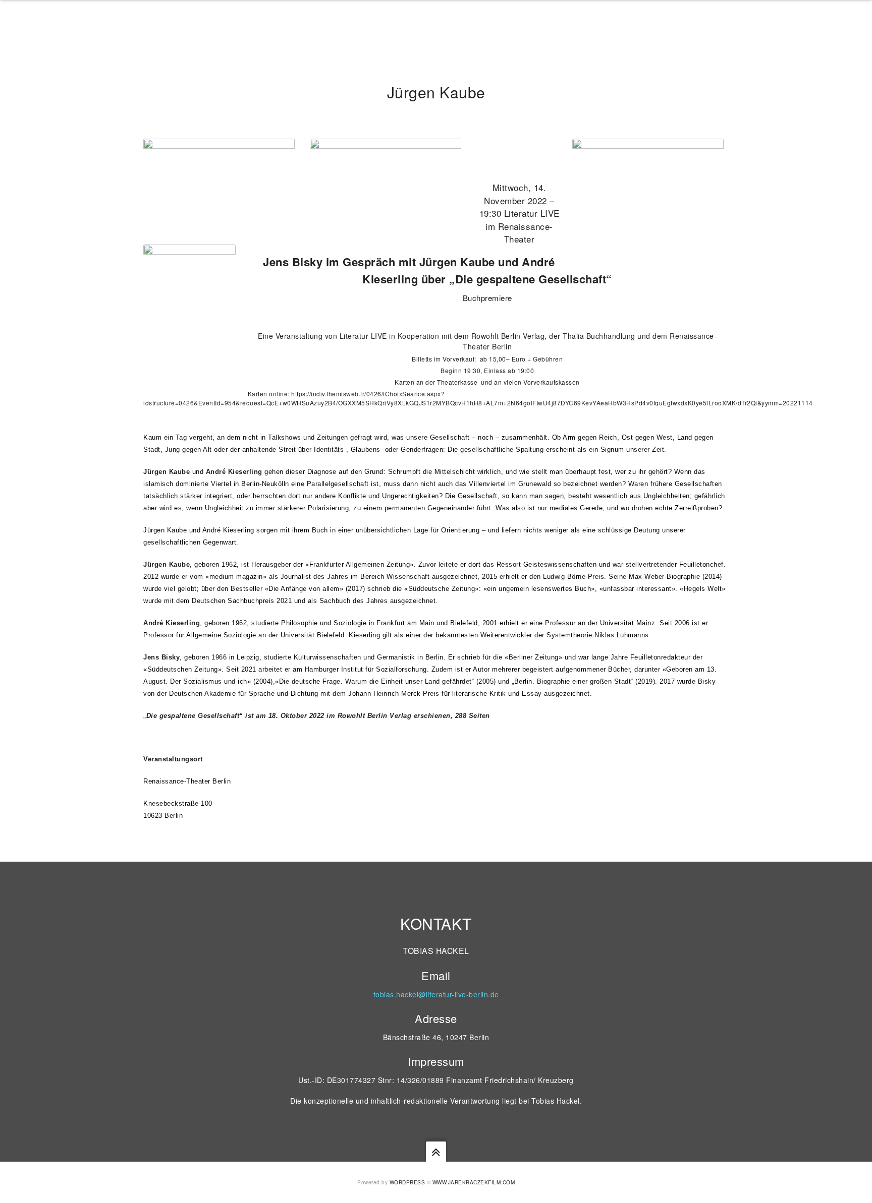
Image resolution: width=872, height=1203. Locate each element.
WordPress (407, 1182)
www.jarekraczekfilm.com (473, 1182)
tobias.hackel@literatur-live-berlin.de (436, 994)
